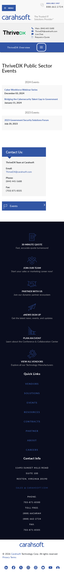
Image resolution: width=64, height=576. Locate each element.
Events (32, 402)
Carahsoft (16, 553)
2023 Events (32, 112)
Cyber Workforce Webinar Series (20, 89)
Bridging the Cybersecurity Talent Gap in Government (31, 99)
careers (32, 449)
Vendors (32, 383)
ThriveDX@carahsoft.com (19, 171)
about (32, 440)
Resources (32, 412)
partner (32, 430)
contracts (32, 421)
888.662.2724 (54, 6)
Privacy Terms (9, 557)
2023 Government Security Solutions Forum (26, 120)
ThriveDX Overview (18, 47)
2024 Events (32, 82)
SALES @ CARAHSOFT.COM (32, 487)
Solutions (32, 393)
